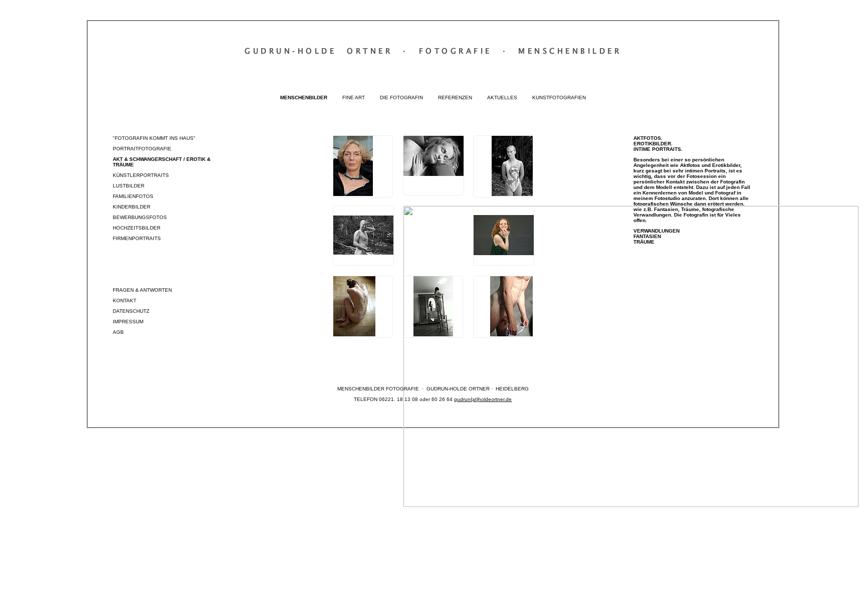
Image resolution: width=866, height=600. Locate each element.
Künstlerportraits (141, 175)
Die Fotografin (401, 97)
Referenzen (455, 97)
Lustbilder (128, 185)
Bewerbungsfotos (140, 217)
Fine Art (353, 97)
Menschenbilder (303, 97)
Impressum (128, 321)
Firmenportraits (137, 238)
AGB (118, 332)
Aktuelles (502, 97)
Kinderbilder (131, 207)
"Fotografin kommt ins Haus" (154, 138)
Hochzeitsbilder (136, 228)
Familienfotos (133, 196)
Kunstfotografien (559, 97)
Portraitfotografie (142, 148)
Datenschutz (131, 311)
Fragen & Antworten (142, 290)
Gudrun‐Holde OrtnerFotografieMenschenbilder (433, 50)
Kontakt (124, 300)
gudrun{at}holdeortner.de (483, 399)
